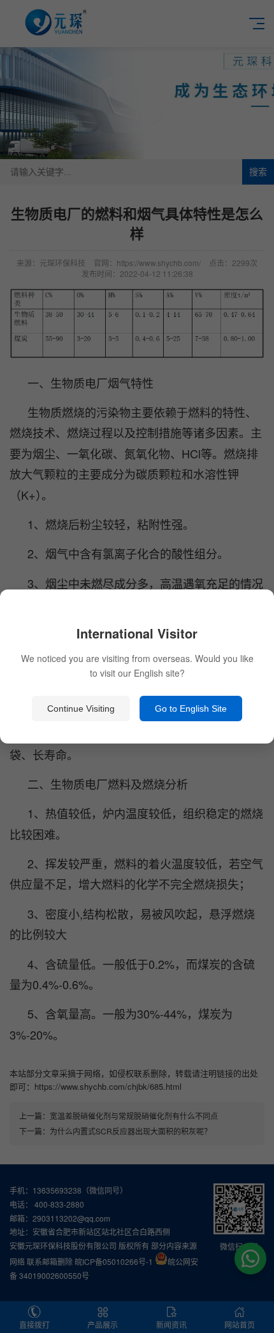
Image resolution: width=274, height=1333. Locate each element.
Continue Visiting (81, 708)
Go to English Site (191, 708)
